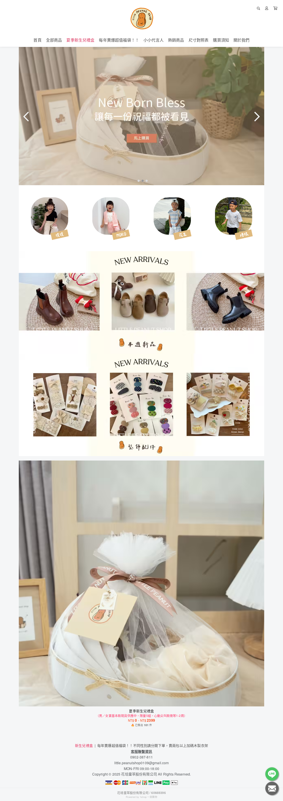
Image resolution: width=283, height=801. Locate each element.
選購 (144, 700)
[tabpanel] (141, 116)
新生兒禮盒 (84, 745)
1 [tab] (137, 180)
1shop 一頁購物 (148, 797)
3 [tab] (145, 180)
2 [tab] (141, 180)
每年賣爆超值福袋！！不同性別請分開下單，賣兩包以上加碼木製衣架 (152, 745)
